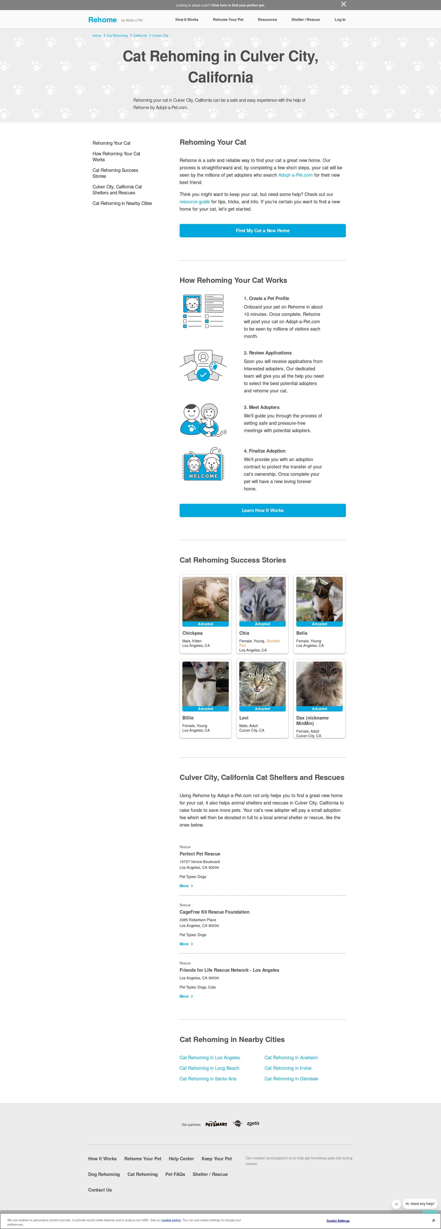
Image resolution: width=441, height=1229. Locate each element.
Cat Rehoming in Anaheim (291, 1057)
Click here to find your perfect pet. (238, 5)
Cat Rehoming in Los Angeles (210, 1057)
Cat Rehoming (117, 35)
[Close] (434, 1220)
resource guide (195, 201)
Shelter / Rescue (305, 19)
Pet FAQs (175, 1174)
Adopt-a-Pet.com (295, 174)
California (140, 35)
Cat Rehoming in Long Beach (209, 1068)
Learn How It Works (263, 510)
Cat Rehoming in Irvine (288, 1068)
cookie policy (171, 1220)
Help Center (181, 1158)
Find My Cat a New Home (263, 230)
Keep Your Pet (217, 1158)
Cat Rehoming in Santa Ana (208, 1078)
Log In (340, 19)
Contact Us (100, 1189)
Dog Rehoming (104, 1174)
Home (97, 35)
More (184, 885)
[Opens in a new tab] (218, 1124)
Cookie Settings (338, 1220)
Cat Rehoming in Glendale (291, 1078)
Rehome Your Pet (228, 19)
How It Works (186, 19)
